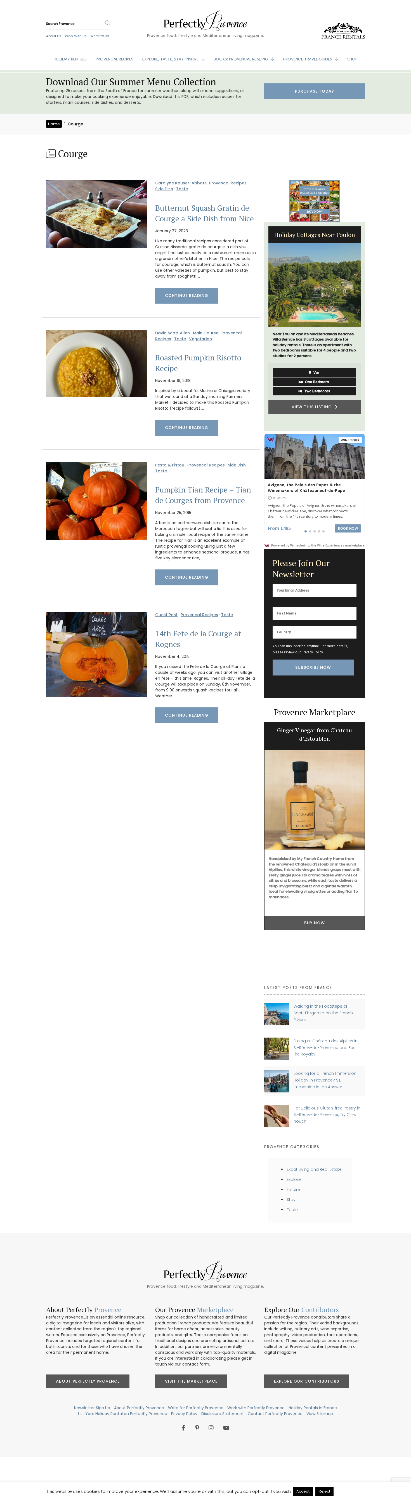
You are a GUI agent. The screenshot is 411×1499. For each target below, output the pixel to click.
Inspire (293, 1189)
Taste (182, 189)
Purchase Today (314, 91)
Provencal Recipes (228, 183)
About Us (53, 36)
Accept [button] (303, 1491)
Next (369, 326)
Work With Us (76, 36)
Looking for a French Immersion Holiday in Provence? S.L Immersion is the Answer (325, 1080)
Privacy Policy (312, 652)
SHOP (352, 59)
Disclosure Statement (222, 1413)
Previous (260, 326)
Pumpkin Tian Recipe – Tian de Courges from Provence (203, 495)
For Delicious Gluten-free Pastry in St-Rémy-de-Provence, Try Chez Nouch (327, 1114)
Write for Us (99, 36)
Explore (294, 1179)
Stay (291, 1199)
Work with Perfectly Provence (256, 1408)
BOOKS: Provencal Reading (241, 59)
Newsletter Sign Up (92, 1408)
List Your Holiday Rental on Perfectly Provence (122, 1413)
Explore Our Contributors (306, 1381)
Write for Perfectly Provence (195, 1408)
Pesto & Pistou (169, 465)
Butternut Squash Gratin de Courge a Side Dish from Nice (204, 213)
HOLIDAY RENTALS (70, 59)
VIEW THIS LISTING (313, 395)
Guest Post (166, 615)
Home (54, 124)
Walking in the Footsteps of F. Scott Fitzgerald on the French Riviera (323, 1012)
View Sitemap (319, 1413)
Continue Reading (186, 295)
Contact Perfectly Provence (275, 1413)
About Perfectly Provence (88, 1381)
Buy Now (314, 923)
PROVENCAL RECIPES (114, 59)
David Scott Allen (172, 333)
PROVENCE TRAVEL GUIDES (308, 59)
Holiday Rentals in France (313, 1408)
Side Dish (164, 189)
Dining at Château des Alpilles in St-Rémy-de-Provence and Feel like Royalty (326, 1047)
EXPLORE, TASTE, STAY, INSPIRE (171, 59)
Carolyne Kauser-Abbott (180, 183)
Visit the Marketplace (191, 1381)
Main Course (205, 333)
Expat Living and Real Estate (314, 1169)
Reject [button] (324, 1491)
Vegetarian (200, 339)
